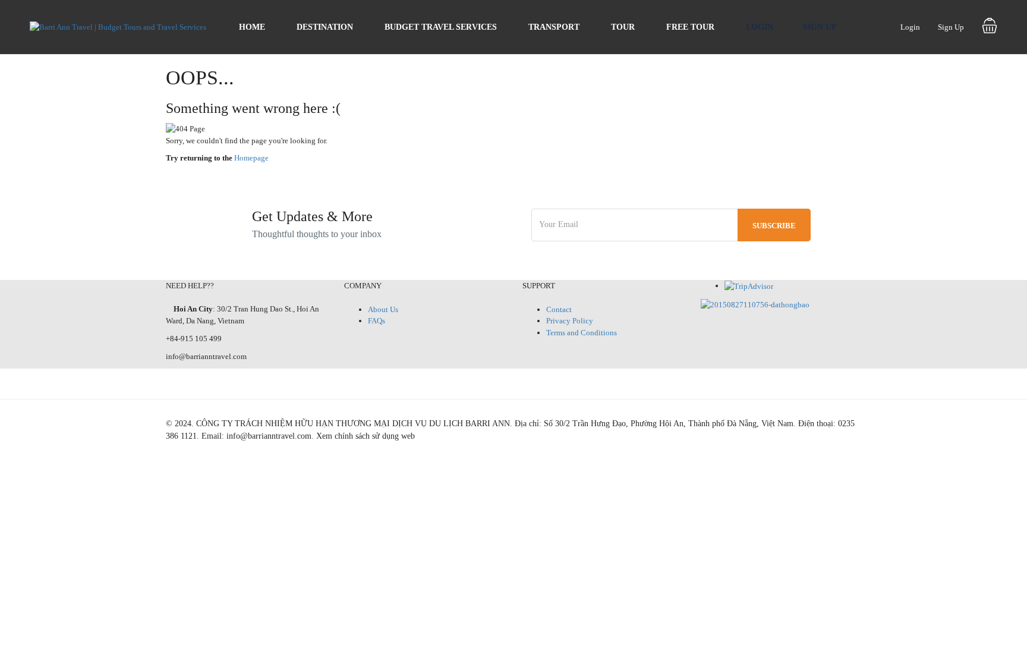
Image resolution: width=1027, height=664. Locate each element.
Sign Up (820, 27)
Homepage (251, 157)
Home (252, 27)
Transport (553, 27)
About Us (383, 309)
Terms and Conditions (581, 332)
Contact (559, 309)
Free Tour (690, 27)
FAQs (376, 320)
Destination (325, 27)
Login (759, 27)
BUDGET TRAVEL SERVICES (441, 27)
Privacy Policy (569, 320)
